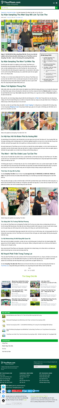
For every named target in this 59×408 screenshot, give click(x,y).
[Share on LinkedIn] (33, 270)
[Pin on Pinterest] (32, 270)
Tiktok (3, 402)
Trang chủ (3, 12)
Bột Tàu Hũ (22, 382)
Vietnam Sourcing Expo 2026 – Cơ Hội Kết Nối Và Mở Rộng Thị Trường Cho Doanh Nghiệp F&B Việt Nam (29, 324)
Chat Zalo (3, 393)
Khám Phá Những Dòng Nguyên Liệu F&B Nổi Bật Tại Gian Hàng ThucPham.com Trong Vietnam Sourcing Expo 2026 (31, 330)
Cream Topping (29, 105)
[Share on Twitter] (28, 270)
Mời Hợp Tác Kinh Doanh (6, 382)
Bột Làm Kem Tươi (24, 377)
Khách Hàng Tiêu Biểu (7, 346)
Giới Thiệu (2, 375)
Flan (37, 98)
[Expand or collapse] (56, 55)
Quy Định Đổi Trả (43, 378)
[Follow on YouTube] (21, 404)
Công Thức (5, 343)
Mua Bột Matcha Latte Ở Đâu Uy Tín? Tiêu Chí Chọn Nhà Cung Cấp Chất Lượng (24, 315)
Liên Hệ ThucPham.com (6, 377)
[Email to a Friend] (30, 270)
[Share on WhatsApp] (25, 270)
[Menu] (54, 3)
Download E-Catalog (25, 375)
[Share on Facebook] (26, 270)
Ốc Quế (21, 378)
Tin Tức (4, 348)
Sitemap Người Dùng (44, 382)
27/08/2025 (9, 17)
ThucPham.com (19, 17)
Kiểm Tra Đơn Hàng (4, 380)
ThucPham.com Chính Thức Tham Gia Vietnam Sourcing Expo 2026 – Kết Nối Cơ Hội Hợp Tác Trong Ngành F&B (31, 334)
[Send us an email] (15, 404)
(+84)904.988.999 (20, 385)
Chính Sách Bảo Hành (44, 375)
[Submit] (56, 7)
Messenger (3, 397)
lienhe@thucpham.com (18, 387)
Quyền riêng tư (39, 396)
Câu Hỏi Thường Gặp (5, 378)
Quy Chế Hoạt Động (44, 380)
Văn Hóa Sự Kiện (11, 12)
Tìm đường (3, 388)
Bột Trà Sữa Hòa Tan (25, 380)
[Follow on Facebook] (13, 404)
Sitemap (33, 396)
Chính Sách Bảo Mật (44, 377)
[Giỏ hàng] (57, 3)
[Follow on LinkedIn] (18, 404)
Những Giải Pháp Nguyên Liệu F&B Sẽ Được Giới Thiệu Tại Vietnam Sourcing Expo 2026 (25, 320)
